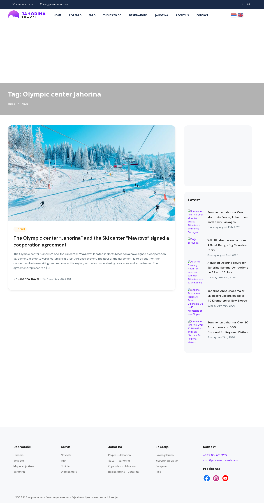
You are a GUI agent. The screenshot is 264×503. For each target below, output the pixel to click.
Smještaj (18, 460)
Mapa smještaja (23, 466)
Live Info (75, 15)
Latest (194, 200)
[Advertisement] (132, 51)
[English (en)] (240, 15)
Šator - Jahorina (119, 460)
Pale (158, 472)
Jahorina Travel (26, 279)
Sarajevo (161, 466)
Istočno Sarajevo (167, 460)
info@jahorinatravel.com (55, 4)
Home (57, 15)
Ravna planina (165, 455)
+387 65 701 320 (24, 4)
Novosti (66, 455)
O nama (18, 455)
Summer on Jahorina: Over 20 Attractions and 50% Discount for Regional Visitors (227, 327)
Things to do (112, 15)
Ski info (65, 466)
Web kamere (69, 472)
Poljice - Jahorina (119, 455)
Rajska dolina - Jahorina (123, 472)
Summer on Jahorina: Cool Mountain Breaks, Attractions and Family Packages (227, 217)
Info (92, 15)
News (25, 103)
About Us (182, 15)
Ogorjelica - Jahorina (122, 466)
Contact (202, 15)
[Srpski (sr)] (234, 15)
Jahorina (161, 15)
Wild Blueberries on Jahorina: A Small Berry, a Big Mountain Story (227, 245)
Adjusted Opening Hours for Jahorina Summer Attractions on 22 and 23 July (227, 267)
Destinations (138, 15)
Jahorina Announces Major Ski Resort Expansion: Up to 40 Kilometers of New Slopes (227, 295)
